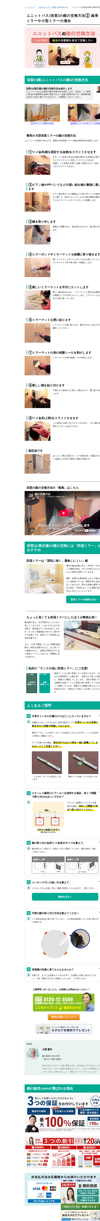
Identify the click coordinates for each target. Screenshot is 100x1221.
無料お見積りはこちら (63, 1016)
